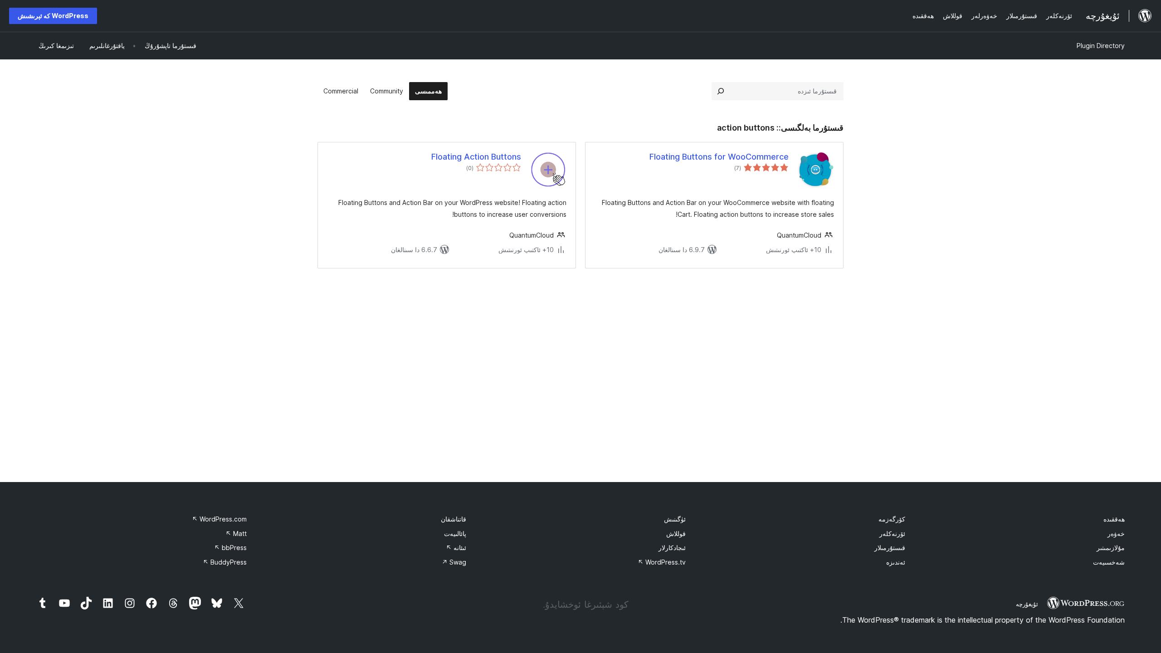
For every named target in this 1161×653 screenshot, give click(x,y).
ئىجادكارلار (672, 547)
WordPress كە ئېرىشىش (53, 15)
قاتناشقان (453, 519)
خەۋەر (1116, 533)
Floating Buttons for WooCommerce (719, 156)
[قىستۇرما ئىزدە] (721, 91)
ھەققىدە (1114, 519)
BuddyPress (225, 562)
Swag (454, 562)
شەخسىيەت (1109, 562)
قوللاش (676, 533)
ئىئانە (456, 547)
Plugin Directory (1101, 45)
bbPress (230, 547)
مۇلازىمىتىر (1111, 547)
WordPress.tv (662, 562)
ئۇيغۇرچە (1027, 604)
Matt (236, 533)
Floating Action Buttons (476, 156)
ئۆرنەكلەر (892, 533)
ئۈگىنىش (675, 519)
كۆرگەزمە (891, 519)
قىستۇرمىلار (889, 547)
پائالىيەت (455, 533)
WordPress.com (219, 519)
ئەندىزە (895, 562)
